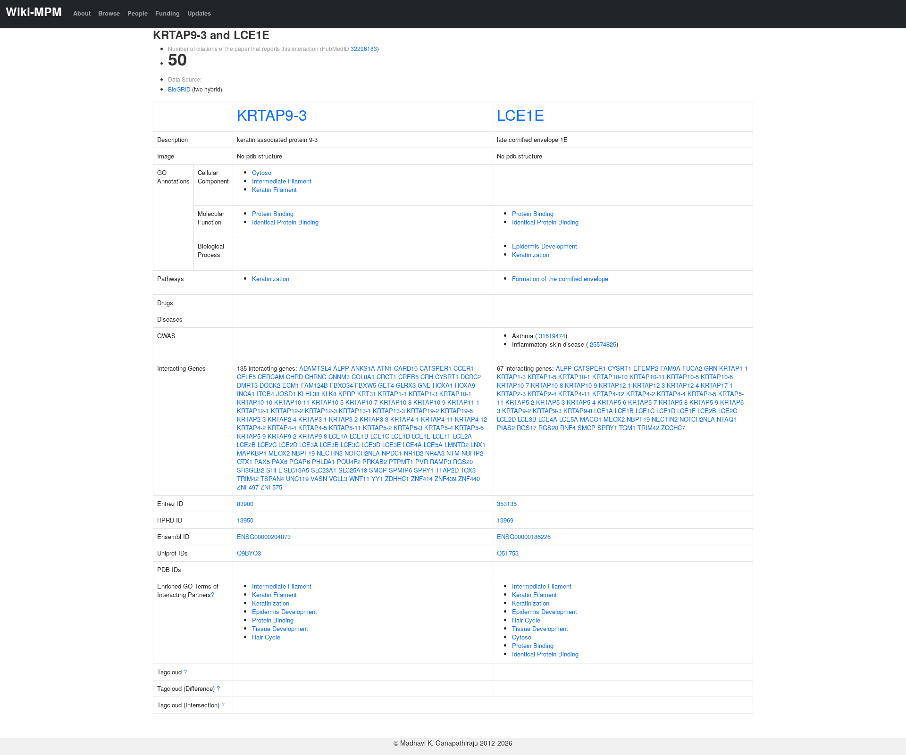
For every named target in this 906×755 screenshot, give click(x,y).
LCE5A (433, 444)
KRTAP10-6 (717, 376)
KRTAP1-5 (542, 376)
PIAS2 (506, 427)
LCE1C (379, 435)
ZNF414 (422, 478)
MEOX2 (279, 452)
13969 (505, 519)
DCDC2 (471, 376)
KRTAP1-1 (392, 393)
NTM (453, 452)
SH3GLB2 (250, 469)
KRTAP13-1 (355, 410)
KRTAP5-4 (438, 427)
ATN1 (384, 368)
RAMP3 (440, 461)
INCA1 (246, 393)
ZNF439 (445, 478)
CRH (426, 376)
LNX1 (478, 444)
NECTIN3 (330, 452)
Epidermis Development (544, 245)
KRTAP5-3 (408, 427)
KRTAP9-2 (282, 435)
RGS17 (527, 427)
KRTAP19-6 (457, 410)
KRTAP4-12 (471, 419)
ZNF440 (469, 478)
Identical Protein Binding (285, 221)
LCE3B (329, 444)
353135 (507, 503)
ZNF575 (271, 486)
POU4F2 (349, 461)
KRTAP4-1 (404, 419)
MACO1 (591, 419)
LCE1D (400, 435)
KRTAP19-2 (423, 410)
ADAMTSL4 (315, 368)
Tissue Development (280, 628)
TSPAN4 (272, 478)
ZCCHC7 (673, 427)
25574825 (603, 344)
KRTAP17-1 (717, 385)
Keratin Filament (274, 189)
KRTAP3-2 (343, 419)
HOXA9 (465, 385)
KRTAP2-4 (282, 419)
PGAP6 (299, 461)
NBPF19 (303, 452)
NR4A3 (435, 452)
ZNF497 (248, 486)
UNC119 (297, 478)
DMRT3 (247, 385)
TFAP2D (447, 469)
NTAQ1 (727, 419)
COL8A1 (363, 376)
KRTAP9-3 (272, 114)
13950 (245, 519)
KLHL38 (308, 393)
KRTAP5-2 (377, 427)
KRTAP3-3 (374, 419)
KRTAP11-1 (463, 402)
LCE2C (267, 444)
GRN (710, 368)
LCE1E (520, 114)
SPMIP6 (400, 469)
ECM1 (290, 385)
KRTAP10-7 (361, 402)
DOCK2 (270, 385)
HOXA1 (443, 385)
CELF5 (246, 376)
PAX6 (279, 461)
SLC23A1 (323, 469)
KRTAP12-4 (683, 385)
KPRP (346, 393)
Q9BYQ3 (249, 552)
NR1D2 (413, 452)
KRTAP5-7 (642, 402)
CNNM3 (339, 376)
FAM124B (314, 385)
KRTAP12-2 (287, 410)
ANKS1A (363, 368)
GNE (424, 385)
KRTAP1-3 (423, 393)
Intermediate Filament (281, 180)
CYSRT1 (447, 376)
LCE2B (246, 444)
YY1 (377, 478)
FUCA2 (692, 368)
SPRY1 (424, 469)
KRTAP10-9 (429, 402)
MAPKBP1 (252, 452)
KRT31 (366, 393)
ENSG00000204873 (264, 536)
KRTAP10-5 (327, 402)
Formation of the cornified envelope (560, 278)
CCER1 (463, 368)
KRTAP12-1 (253, 410)
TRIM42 (248, 478)
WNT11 (359, 478)
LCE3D (370, 444)
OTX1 (244, 461)
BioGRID (179, 89)
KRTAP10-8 (395, 402)
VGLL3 (338, 478)
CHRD (294, 376)
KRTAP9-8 (312, 435)
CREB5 (408, 376)
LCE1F (442, 435)
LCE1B (359, 435)
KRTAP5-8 (673, 402)
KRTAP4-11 (437, 419)
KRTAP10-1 (455, 393)
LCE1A (338, 435)
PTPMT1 (401, 461)
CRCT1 (386, 376)
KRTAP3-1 (312, 419)
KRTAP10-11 (292, 402)
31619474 (552, 335)
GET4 (386, 385)
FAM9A (670, 368)
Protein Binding (273, 213)
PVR (421, 461)
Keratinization (530, 254)
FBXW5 (365, 385)
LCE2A (462, 435)
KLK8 (328, 393)
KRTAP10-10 (254, 402)
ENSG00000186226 (524, 536)
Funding (167, 12)
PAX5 (262, 461)
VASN (318, 478)
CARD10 (406, 368)
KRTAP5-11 (345, 427)
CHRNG (316, 376)
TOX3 (468, 469)
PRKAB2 (374, 461)
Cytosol (262, 172)
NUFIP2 (472, 452)
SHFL (274, 469)
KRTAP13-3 (389, 410)
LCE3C (350, 444)
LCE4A (412, 444)
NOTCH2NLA (362, 452)
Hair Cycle (266, 636)
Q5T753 (508, 552)
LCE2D (287, 444)
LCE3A (308, 444)
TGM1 (627, 427)
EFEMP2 (645, 368)
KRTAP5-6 (469, 427)
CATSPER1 (435, 368)
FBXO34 (341, 385)
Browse (109, 12)
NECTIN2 (665, 419)
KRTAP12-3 (321, 410)
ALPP (341, 368)
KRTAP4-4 (282, 427)
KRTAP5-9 (251, 435)
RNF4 (568, 427)
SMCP (378, 469)
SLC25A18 (352, 469)
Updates (199, 12)
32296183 (364, 48)
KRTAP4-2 (251, 427)
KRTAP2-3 (251, 419)
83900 (245, 503)
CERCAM (271, 376)
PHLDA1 (323, 461)
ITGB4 (265, 393)
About (82, 12)
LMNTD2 (457, 444)
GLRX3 (406, 385)
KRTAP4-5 (312, 427)
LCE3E (391, 444)
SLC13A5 (296, 469)
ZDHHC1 (397, 478)
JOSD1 (286, 393)
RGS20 (463, 461)
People (137, 12)
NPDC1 (392, 452)
